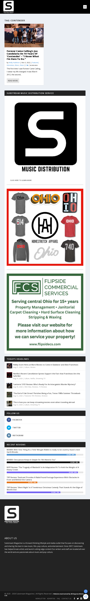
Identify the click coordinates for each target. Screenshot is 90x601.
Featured (35, 62)
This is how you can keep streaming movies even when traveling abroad (44, 402)
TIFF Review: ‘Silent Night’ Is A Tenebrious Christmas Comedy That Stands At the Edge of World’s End (44, 488)
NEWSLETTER (40, 598)
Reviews (35, 387)
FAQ (58, 598)
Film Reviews (36, 396)
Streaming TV (40, 378)
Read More (13, 80)
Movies (32, 367)
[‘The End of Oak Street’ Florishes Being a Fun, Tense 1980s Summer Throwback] (9, 394)
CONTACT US (66, 598)
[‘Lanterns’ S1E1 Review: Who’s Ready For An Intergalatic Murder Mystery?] (9, 385)
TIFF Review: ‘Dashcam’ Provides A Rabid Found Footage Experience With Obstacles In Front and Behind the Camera (43, 478)
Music (17, 65)
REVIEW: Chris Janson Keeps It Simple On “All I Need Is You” (31, 460)
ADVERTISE (51, 598)
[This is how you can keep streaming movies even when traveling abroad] (9, 403)
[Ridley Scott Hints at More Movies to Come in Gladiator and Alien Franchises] (9, 366)
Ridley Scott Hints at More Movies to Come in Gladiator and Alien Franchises (45, 365)
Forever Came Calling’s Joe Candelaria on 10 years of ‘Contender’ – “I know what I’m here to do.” (23, 55)
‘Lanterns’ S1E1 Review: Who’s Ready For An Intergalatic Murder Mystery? (44, 384)
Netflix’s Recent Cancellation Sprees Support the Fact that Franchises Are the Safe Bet (46, 374)
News (22, 65)
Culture (26, 367)
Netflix (32, 378)
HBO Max (27, 387)
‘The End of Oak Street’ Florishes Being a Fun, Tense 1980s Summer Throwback (46, 393)
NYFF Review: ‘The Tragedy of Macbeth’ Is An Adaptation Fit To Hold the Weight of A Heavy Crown (43, 468)
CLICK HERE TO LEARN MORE (21, 180)
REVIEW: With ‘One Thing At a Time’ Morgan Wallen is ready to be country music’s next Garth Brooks (43, 450)
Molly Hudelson (14, 62)
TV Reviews (43, 387)
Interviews (10, 65)
